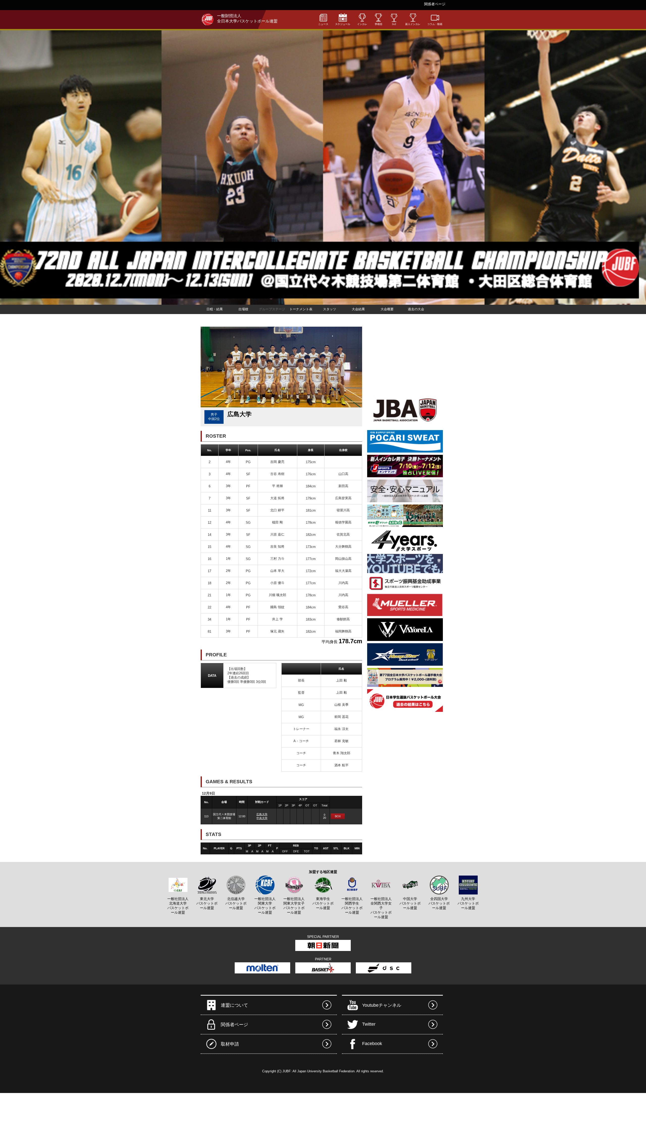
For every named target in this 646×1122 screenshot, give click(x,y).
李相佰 (378, 24)
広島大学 (261, 814)
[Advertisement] (405, 358)
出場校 (243, 309)
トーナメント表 (300, 309)
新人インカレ (412, 24)
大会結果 (358, 309)
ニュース (323, 24)
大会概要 (387, 309)
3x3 (394, 24)
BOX (338, 816)
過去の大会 (416, 309)
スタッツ (329, 309)
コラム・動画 (434, 24)
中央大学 (261, 818)
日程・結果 (214, 309)
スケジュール (342, 24)
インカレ (362, 24)
